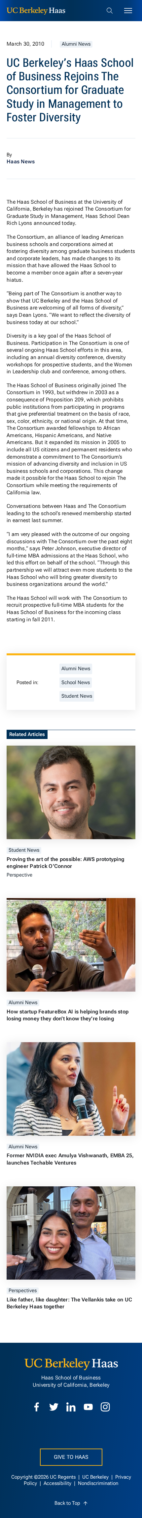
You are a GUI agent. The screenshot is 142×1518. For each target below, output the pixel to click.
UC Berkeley (96, 1477)
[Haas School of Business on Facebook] (36, 1407)
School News (75, 682)
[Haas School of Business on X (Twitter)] (54, 1407)
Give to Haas (71, 1457)
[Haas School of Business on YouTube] (88, 1407)
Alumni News (76, 44)
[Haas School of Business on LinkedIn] (71, 1407)
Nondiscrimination (98, 1483)
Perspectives (23, 1290)
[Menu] (128, 10)
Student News (76, 696)
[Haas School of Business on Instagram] (105, 1407)
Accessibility (58, 1483)
